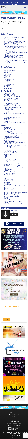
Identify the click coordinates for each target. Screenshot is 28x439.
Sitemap (6, 183)
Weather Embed (8, 200)
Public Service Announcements (12, 181)
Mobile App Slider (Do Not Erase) (13, 165)
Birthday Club (8, 131)
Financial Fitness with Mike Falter (13, 97)
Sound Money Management (12, 117)
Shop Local (7, 182)
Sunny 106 (22, 2)
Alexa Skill (5, 2)
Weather (6, 198)
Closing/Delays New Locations (15, 134)
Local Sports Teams (9, 160)
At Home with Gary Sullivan (11, 98)
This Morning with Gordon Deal (13, 102)
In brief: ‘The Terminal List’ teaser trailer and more (15, 60)
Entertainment (8, 149)
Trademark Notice (9, 190)
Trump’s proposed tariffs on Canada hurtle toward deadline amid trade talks (15, 45)
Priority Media (14, 4)
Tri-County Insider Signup (11, 193)
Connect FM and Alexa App (11, 136)
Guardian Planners (9, 154)
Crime (5, 78)
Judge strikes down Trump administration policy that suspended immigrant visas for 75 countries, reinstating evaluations (14, 41)
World (5, 205)
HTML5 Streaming (9, 158)
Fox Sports (7, 121)
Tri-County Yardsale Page (11, 195)
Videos (6, 197)
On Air (6, 170)
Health (6, 155)
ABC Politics (7, 74)
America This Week (9, 94)
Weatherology (22, 437)
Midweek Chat (8, 164)
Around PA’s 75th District (11, 130)
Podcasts (6, 176)
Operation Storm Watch (10, 172)
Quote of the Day (9, 84)
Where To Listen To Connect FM (13, 204)
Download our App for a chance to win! (15, 142)
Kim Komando (8, 116)
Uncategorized (8, 88)
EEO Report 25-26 (14, 416)
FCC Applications (8, 150)
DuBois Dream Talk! (9, 146)
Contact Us (7, 139)
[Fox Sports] (5, 214)
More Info (14, 214)
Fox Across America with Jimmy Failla (14, 113)
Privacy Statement (9, 179)
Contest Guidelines (9, 141)
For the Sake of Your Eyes (11, 153)
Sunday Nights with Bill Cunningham (14, 122)
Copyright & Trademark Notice (14, 423)
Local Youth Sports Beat (11, 162)
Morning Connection (10, 111)
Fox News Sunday (9, 109)
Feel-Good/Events (9, 79)
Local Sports (7, 82)
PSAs (5, 83)
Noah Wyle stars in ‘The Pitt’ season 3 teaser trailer (14, 58)
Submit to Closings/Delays (14, 135)
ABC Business (8, 69)
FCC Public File (14, 412)
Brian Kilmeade (8, 112)
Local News (7, 80)
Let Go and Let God (9, 95)
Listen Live (4, 1)
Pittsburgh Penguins (10, 173)
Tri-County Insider (9, 191)
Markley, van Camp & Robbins (12, 107)
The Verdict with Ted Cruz (11, 99)
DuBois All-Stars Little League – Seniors (15, 145)
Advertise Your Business (14, 425)
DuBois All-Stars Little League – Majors (15, 144)
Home (5, 156)
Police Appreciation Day (10, 177)
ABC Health (7, 71)
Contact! (6, 120)
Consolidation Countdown (11, 137)
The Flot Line (7, 101)
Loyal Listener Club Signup (11, 163)
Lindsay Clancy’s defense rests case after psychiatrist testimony (15, 53)
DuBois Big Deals (14, 2)
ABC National (8, 73)
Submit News (12, 1)
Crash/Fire (7, 76)
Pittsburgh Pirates (9, 93)
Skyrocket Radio (18, 435)
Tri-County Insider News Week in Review (15, 192)
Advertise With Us (21, 1)
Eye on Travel (8, 108)
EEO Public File (8, 148)
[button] (25, 7)
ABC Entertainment (9, 70)
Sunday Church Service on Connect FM (15, 186)
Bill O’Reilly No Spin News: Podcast (13, 106)
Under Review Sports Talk (11, 103)
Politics (6, 178)
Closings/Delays (8, 132)
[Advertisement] (14, 12)
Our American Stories (10, 104)
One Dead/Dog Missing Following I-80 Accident (14, 63)
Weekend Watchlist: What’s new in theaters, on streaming (13, 55)
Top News (7, 87)
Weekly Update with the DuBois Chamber (13, 201)
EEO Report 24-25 (14, 414)
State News (7, 85)
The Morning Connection (11, 188)
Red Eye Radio (8, 115)
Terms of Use (8, 187)
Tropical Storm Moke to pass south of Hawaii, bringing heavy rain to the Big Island (14, 37)
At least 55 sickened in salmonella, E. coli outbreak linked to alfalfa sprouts (15, 48)
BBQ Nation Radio (9, 118)
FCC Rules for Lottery (10, 151)
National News (8, 169)
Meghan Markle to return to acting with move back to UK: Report (15, 50)
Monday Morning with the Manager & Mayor (14, 167)
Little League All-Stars (10, 159)
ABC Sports (7, 75)
